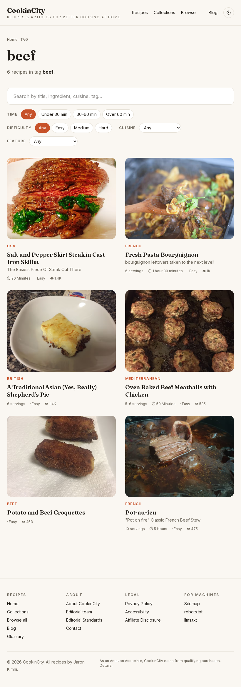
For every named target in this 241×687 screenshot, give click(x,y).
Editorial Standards (84, 619)
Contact (73, 628)
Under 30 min (54, 114)
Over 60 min (118, 114)
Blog (213, 12)
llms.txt (190, 619)
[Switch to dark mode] (228, 12)
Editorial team (79, 611)
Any (28, 114)
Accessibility (137, 611)
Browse (188, 12)
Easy (60, 127)
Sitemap (192, 603)
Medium (81, 127)
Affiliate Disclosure (143, 619)
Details (106, 665)
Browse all (17, 619)
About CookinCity (83, 603)
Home (12, 39)
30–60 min (87, 114)
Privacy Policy (139, 603)
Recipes (140, 12)
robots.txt (193, 611)
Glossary (15, 636)
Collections (164, 12)
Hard (103, 127)
